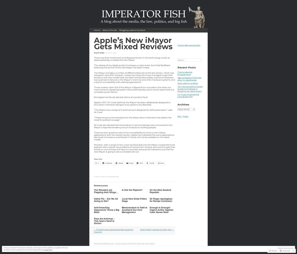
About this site (110, 30)
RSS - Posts (183, 116)
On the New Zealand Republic (160, 191)
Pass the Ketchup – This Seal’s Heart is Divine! (104, 221)
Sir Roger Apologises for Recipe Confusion (161, 200)
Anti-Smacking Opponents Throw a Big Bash (106, 210)
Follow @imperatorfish (189, 45)
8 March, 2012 (111, 53)
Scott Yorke (99, 53)
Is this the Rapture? (132, 189)
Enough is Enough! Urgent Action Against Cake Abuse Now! (161, 210)
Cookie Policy (48, 250)
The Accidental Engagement (185, 73)
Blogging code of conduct (132, 30)
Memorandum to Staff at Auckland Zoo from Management (134, 210)
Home (97, 30)
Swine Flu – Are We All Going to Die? (106, 200)
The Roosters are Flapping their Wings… (106, 191)
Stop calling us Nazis (188, 83)
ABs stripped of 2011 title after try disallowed (189, 79)
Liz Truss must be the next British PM (188, 95)
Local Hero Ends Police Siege (134, 200)
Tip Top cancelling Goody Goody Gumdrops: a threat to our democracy (190, 88)
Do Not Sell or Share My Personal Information (135, 244)
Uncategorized (113, 176)
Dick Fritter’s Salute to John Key (157, 230)
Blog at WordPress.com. (104, 244)
